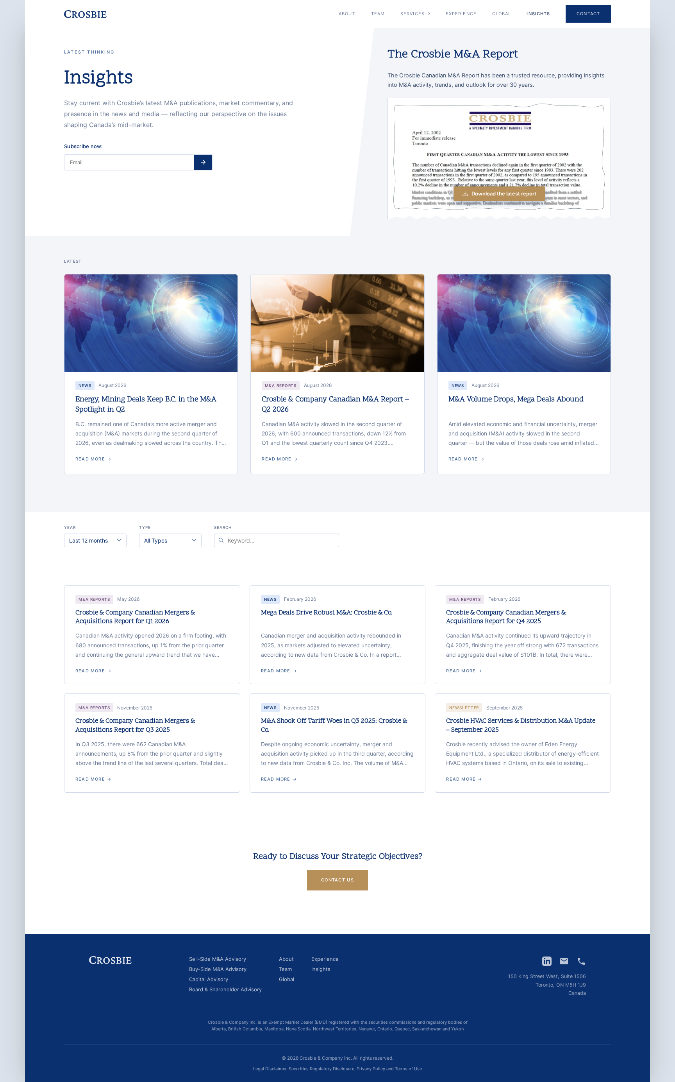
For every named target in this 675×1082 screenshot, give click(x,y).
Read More (93, 459)
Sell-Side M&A (217, 959)
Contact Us (337, 880)
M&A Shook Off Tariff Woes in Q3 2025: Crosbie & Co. (334, 726)
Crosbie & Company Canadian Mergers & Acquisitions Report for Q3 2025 (135, 726)
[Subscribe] (203, 162)
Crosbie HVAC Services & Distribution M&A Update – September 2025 (520, 726)
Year (70, 527)
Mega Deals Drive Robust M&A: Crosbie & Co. (327, 613)
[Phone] (581, 961)
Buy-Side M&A (217, 969)
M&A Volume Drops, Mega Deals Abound (516, 399)
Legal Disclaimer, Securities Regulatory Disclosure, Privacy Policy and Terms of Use (337, 1068)
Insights (320, 969)
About (347, 13)
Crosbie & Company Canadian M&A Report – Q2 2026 (335, 404)
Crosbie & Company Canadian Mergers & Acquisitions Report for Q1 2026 (135, 617)
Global (501, 13)
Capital (208, 979)
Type (145, 527)
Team (378, 13)
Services (412, 13)
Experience (461, 13)
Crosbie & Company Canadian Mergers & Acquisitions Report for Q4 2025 (506, 617)
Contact (588, 13)
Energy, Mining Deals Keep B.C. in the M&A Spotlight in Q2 (145, 404)
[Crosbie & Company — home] (85, 14)
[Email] (564, 961)
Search (223, 527)
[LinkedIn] (547, 961)
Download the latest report (503, 193)
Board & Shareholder (225, 989)
